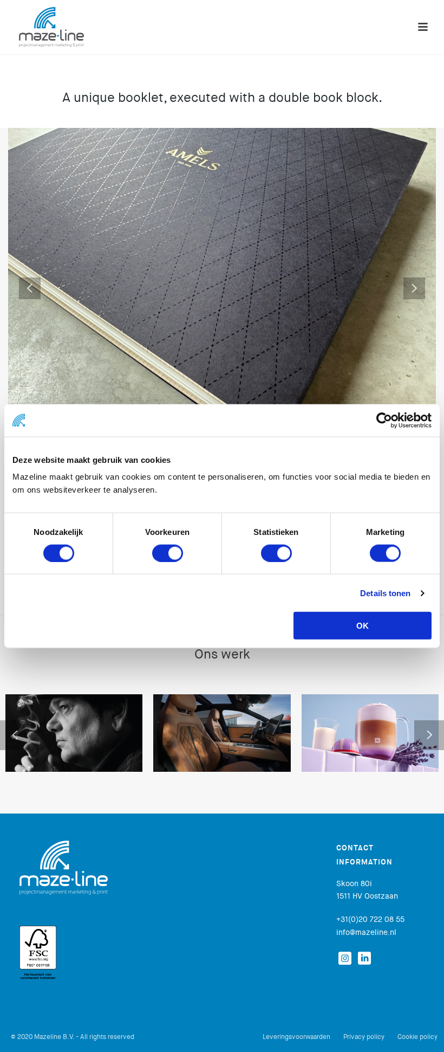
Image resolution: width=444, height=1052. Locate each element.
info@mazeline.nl (366, 932)
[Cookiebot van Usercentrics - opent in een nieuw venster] (384, 420)
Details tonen (385, 592)
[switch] (167, 553)
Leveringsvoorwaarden (296, 1036)
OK (362, 625)
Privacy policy (363, 1036)
